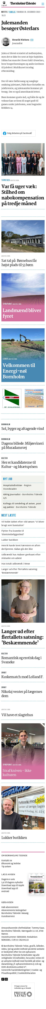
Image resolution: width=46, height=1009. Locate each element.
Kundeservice (8, 916)
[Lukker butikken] (23, 808)
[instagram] (6, 979)
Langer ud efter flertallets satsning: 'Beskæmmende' (19, 571)
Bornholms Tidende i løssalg (14, 913)
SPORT (4, 672)
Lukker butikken (9, 540)
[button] (43, 4)
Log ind (4, 5)
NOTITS (4, 12)
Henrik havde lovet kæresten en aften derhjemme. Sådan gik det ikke (20, 547)
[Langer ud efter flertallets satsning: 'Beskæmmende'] (23, 601)
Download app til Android (9, 890)
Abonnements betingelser (14, 910)
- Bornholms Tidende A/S (22, 496)
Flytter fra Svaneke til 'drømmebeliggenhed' (12, 533)
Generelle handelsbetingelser (15, 970)
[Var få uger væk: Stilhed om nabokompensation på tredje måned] (23, 159)
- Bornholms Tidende (22, 505)
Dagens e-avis (8, 879)
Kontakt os (6, 860)
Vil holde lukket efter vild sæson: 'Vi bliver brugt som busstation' (22, 523)
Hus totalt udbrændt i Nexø (15, 564)
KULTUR (4, 458)
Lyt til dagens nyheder (12, 882)
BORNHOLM (5, 424)
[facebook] (2, 979)
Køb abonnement (9, 907)
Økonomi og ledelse (11, 863)
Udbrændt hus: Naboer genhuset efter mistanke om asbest (21, 556)
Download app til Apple (12, 885)
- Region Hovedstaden (17, 487)
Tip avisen (6, 867)
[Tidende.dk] (23, 4)
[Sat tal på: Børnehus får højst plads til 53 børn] (23, 236)
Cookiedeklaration (27, 973)
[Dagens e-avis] (36, 884)
